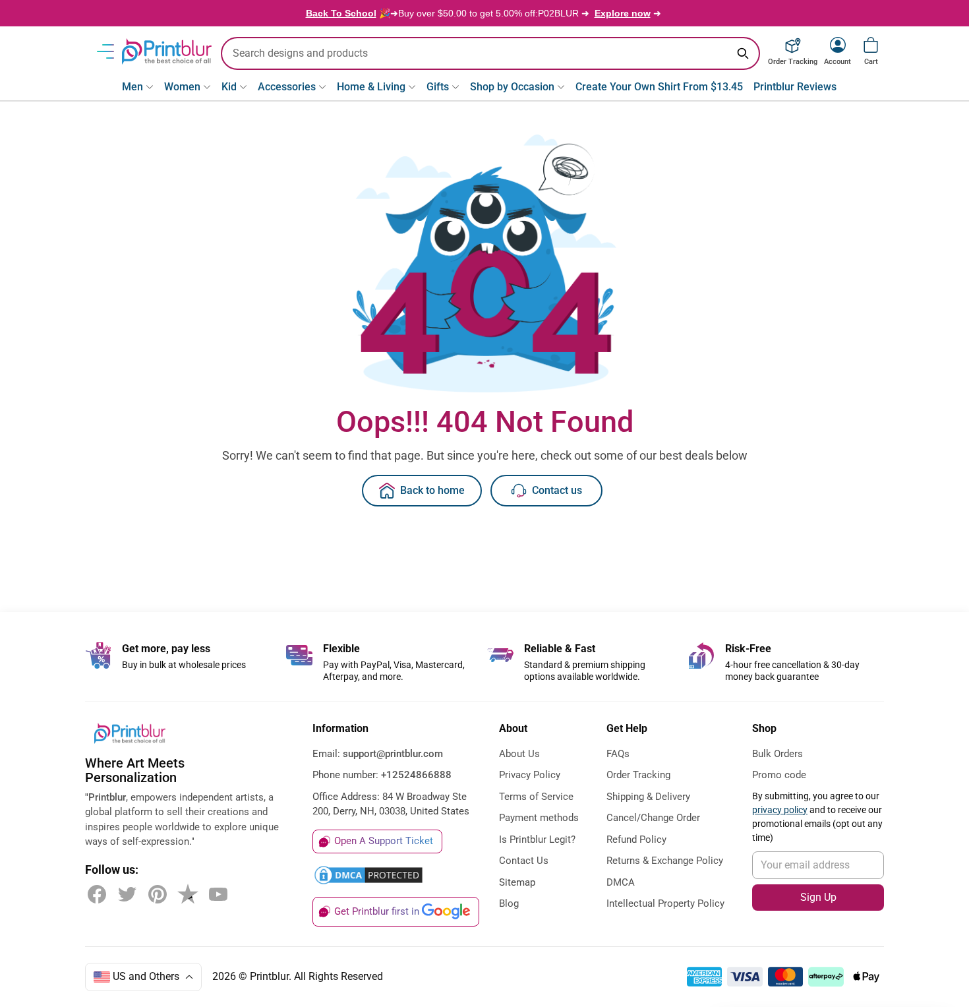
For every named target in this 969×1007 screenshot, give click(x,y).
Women (182, 86)
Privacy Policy (529, 775)
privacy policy (780, 810)
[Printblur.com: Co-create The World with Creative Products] (167, 51)
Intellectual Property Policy (665, 903)
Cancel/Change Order (653, 818)
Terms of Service (536, 797)
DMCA (620, 882)
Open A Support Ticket (383, 841)
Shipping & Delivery (648, 797)
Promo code (779, 775)
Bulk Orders (777, 754)
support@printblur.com (393, 754)
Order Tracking (638, 775)
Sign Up (818, 897)
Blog (509, 903)
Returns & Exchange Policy (664, 861)
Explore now (623, 13)
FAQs (618, 754)
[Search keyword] (743, 53)
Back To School (341, 13)
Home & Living (371, 86)
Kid (229, 86)
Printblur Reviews (795, 86)
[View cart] (871, 45)
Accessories (287, 86)
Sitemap (517, 882)
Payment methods (539, 818)
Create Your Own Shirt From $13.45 (659, 86)
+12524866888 (416, 775)
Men (132, 86)
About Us (519, 754)
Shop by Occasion (512, 86)
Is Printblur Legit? (537, 839)
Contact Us (523, 861)
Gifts (437, 86)
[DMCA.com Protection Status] (368, 875)
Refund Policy (636, 839)
